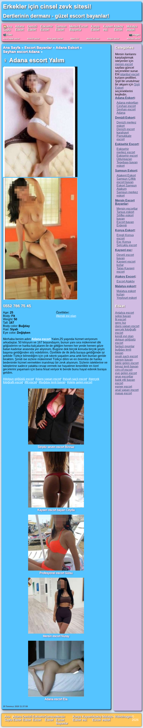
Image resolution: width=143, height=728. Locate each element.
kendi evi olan (94, 38)
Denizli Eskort (32, 28)
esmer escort (123, 386)
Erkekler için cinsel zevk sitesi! (47, 6)
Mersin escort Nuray (56, 636)
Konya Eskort (95, 28)
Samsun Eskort (60, 28)
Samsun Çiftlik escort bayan (126, 180)
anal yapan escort (12, 38)
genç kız (75, 38)
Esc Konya (124, 241)
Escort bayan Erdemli (125, 223)
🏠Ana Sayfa (7, 28)
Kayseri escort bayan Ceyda (56, 509)
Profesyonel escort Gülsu (56, 572)
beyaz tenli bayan (126, 366)
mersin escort (124, 64)
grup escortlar (124, 376)
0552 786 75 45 (17, 305)
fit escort (31, 382)
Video (118, 716)
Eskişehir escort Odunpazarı (127, 157)
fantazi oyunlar (124, 346)
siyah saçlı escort (75, 379)
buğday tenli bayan (53, 382)
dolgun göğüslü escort (19, 379)
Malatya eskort (132, 28)
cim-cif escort (33, 38)
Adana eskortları (127, 102)
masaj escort (123, 393)
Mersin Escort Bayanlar (78, 28)
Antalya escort (124, 312)
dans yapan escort (49, 379)
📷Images (134, 34)
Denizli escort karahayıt (126, 131)
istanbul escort (129, 74)
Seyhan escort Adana (21, 52)
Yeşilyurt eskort (127, 297)
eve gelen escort (55, 38)
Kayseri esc (123, 250)
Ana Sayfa (11, 47)
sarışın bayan (124, 359)
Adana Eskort (19, 28)
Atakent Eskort (126, 175)
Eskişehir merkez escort (126, 150)
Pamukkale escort (124, 137)
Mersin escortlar (127, 208)
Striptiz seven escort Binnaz (56, 446)
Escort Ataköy (126, 281)
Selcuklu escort (127, 245)
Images (127, 716)
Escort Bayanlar (38, 47)
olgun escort (114, 38)
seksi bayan (123, 316)
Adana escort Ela (56, 699)
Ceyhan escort (126, 106)
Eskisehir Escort (46, 28)
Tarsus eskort (125, 212)
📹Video (7, 34)
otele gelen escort (80, 382)
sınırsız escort (134, 38)
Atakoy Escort (118, 28)
